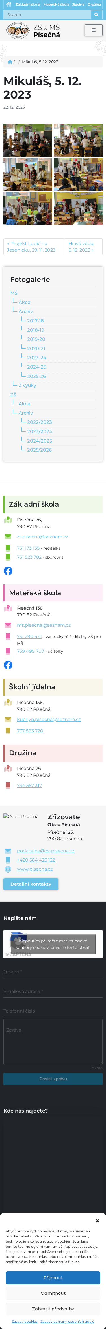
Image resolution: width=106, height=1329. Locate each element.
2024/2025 (39, 441)
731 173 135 (28, 548)
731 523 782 (29, 557)
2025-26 (36, 376)
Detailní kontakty (30, 884)
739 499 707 (30, 651)
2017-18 (35, 321)
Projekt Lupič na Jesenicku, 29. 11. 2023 (31, 247)
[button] (97, 1220)
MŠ (14, 293)
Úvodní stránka (9, 4)
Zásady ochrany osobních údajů (67, 1321)
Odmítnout (53, 1293)
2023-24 (36, 357)
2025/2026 (39, 450)
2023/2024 (39, 431)
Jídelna (78, 4)
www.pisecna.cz (35, 869)
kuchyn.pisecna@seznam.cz (49, 719)
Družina (94, 4)
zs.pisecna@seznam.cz (42, 536)
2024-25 (36, 367)
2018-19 (35, 330)
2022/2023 (39, 422)
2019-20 (36, 339)
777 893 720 (30, 730)
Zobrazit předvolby (53, 1308)
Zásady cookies (25, 1321)
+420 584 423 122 (36, 860)
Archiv (26, 311)
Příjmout (53, 1277)
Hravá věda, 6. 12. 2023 (81, 247)
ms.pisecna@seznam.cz (44, 625)
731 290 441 (29, 636)
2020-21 (36, 348)
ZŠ (13, 394)
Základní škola (28, 4)
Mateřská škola (56, 4)
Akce (24, 302)
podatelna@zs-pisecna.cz (45, 851)
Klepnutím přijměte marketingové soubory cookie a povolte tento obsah (53, 944)
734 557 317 (29, 785)
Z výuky (27, 385)
